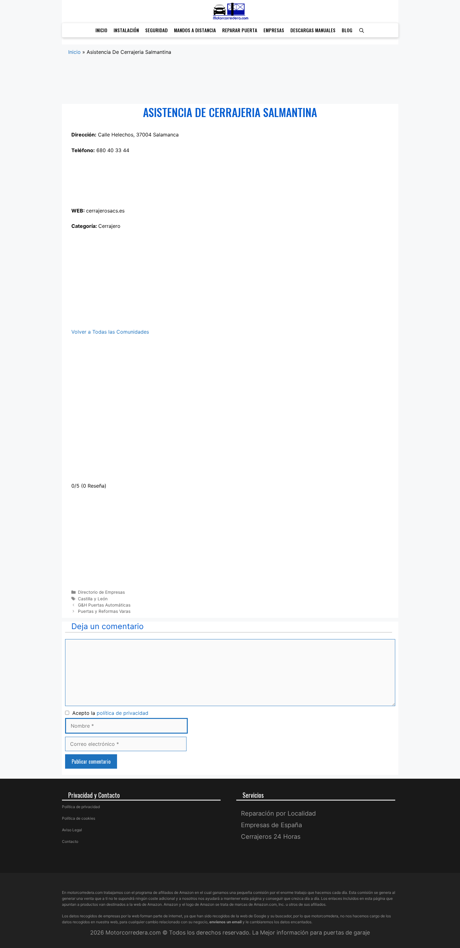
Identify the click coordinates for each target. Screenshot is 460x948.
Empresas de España (271, 825)
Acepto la (108, 713)
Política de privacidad (81, 806)
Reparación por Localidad (278, 813)
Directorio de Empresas (101, 592)
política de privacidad (122, 713)
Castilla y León (93, 598)
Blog (347, 30)
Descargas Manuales (312, 30)
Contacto (70, 841)
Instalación (126, 30)
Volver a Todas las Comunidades (110, 332)
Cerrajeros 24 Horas (270, 836)
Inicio (101, 30)
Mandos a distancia (195, 30)
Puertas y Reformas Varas (104, 611)
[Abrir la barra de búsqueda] (361, 30)
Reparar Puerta (239, 30)
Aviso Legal (72, 830)
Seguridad (156, 30)
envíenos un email (225, 922)
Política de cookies (78, 818)
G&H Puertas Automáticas (104, 604)
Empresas (273, 30)
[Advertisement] (230, 80)
